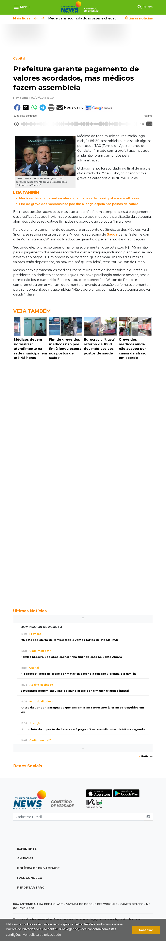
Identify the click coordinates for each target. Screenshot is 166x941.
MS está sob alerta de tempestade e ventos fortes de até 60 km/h (69, 639)
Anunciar (25, 858)
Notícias (145, 756)
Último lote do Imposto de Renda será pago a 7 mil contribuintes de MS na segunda (83, 729)
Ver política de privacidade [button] (42, 934)
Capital (19, 58)
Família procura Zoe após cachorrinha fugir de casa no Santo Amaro (71, 656)
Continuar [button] (146, 929)
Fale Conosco (29, 878)
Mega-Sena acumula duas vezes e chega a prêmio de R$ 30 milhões (103, 18)
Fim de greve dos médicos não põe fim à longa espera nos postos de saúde (78, 204)
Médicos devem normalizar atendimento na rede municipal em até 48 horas (79, 198)
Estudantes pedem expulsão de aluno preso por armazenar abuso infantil (75, 690)
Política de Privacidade (38, 868)
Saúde (112, 234)
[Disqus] (83, 417)
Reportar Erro (31, 887)
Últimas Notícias (30, 610)
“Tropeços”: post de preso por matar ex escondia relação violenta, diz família (78, 673)
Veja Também (32, 311)
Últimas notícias (139, 18)
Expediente (26, 848)
